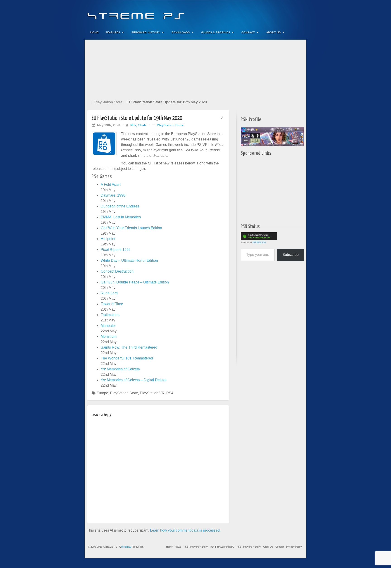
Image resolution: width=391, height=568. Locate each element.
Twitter (288, 13)
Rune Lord (109, 293)
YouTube (294, 13)
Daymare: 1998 (113, 195)
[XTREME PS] (195, 13)
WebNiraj (126, 546)
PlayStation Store (108, 102)
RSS (300, 13)
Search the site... (300, 32)
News (178, 546)
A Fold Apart (110, 184)
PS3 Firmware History (196, 546)
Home (94, 32)
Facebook (269, 13)
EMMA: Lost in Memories (121, 217)
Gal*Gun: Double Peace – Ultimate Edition (135, 282)
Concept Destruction (117, 271)
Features (112, 32)
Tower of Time (112, 304)
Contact (248, 32)
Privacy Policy (294, 546)
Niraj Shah (138, 125)
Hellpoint (108, 239)
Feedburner (275, 13)
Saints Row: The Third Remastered (129, 347)
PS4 (169, 393)
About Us (273, 32)
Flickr (281, 13)
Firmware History (145, 32)
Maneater (108, 326)
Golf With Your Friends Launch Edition (131, 228)
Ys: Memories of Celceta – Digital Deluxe (134, 380)
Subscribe (290, 255)
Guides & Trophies (215, 32)
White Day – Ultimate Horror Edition (129, 260)
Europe (102, 393)
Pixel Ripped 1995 (116, 250)
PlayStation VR (152, 393)
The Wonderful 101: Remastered (127, 358)
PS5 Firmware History (248, 546)
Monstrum (109, 336)
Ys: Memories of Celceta (120, 369)
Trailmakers (110, 315)
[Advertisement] (195, 69)
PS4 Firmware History (222, 546)
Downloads (181, 32)
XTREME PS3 (259, 242)
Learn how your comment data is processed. (185, 530)
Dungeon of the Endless (120, 206)
